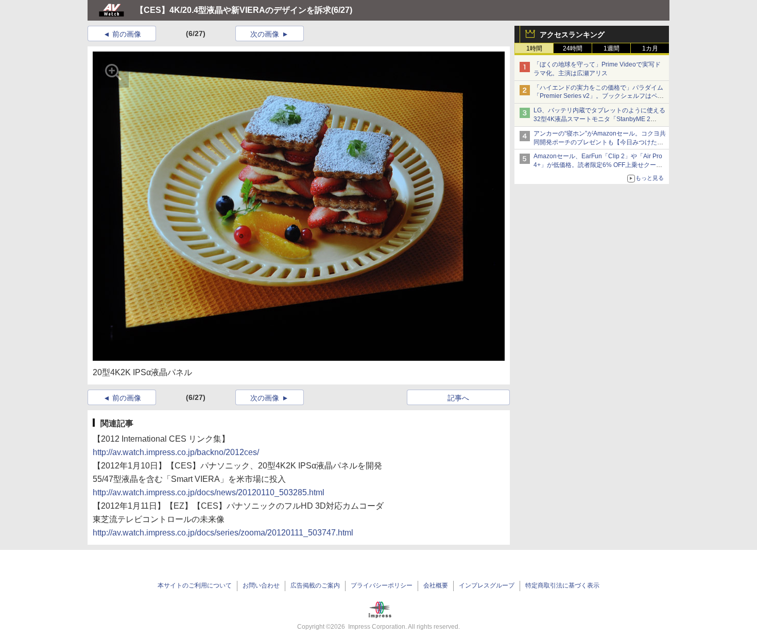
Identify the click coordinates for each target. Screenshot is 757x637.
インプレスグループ (486, 585)
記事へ (458, 398)
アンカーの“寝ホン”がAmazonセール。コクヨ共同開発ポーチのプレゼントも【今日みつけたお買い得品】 (600, 142)
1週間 (612, 48)
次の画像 (264, 34)
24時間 (572, 48)
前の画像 (126, 34)
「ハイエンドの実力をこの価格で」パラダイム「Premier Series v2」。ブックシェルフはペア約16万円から (599, 96)
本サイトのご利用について (195, 585)
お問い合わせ (261, 585)
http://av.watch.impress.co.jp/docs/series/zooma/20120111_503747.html (223, 532)
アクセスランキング (572, 34)
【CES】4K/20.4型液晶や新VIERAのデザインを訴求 (233, 10)
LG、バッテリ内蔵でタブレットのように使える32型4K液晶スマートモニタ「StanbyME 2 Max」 (599, 119)
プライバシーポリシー (381, 585)
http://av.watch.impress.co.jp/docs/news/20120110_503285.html (208, 492)
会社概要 (435, 585)
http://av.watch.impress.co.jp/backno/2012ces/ (176, 452)
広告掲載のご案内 (315, 585)
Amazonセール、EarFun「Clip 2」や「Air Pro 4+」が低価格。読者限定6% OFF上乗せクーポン (598, 165)
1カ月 (650, 48)
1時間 (534, 48)
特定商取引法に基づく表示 (562, 585)
